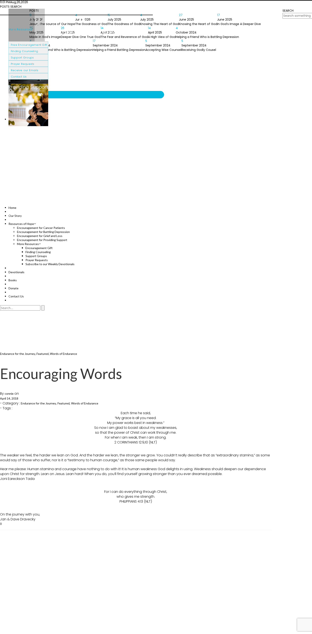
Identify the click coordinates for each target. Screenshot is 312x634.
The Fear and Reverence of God (124, 37)
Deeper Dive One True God (81, 37)
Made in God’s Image (45, 37)
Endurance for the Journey (17, 353)
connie (9, 393)
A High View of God (162, 37)
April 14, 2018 (9, 398)
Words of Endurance (63, 353)
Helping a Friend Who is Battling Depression (207, 37)
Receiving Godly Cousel (198, 50)
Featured (43, 353)
